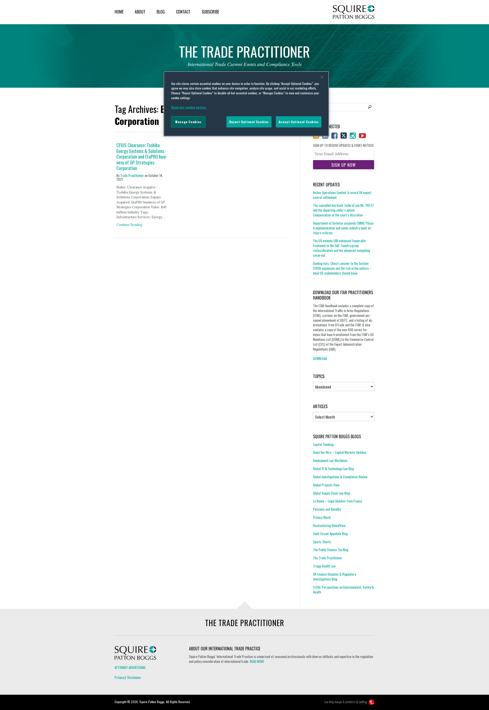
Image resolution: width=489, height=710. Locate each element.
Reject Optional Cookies (249, 121)
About (140, 12)
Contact (183, 12)
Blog (161, 12)
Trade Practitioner (132, 175)
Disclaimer (134, 677)
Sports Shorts (322, 541)
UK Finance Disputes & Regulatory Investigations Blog (334, 577)
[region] (246, 103)
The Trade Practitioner (327, 557)
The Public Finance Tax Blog (330, 549)
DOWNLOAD (320, 358)
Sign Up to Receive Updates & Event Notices (343, 145)
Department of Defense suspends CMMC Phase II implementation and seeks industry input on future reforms (343, 228)
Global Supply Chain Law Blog (331, 493)
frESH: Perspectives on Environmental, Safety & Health (343, 590)
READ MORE (257, 661)
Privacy (119, 677)
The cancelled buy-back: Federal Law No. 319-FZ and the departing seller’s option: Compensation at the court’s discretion (343, 210)
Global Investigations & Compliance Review (340, 476)
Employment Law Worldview (330, 460)
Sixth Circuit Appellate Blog (330, 533)
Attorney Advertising (130, 667)
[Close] (322, 77)
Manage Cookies (188, 121)
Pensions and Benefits (327, 509)
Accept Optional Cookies (299, 121)
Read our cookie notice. (189, 107)
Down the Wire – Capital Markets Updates (339, 452)
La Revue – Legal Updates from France (337, 501)
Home (119, 12)
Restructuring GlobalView (329, 525)
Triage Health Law (324, 566)
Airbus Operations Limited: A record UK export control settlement (342, 195)
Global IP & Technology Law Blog (333, 468)
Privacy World (322, 517)
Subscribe (210, 12)
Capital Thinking (323, 444)
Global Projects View (326, 484)
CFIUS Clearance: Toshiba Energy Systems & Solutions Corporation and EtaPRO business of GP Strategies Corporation (141, 156)
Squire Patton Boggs (353, 12)
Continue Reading (129, 224)
